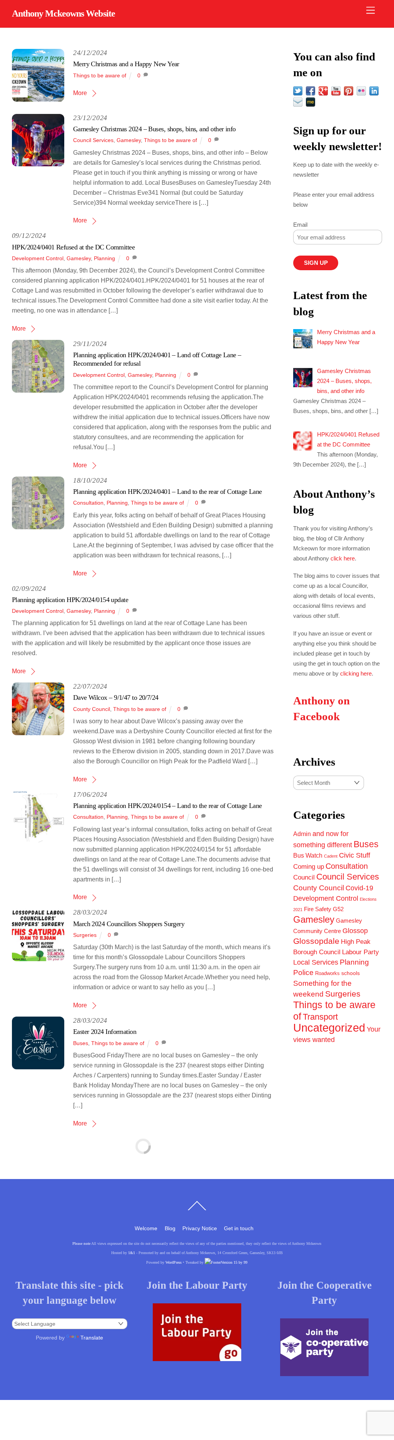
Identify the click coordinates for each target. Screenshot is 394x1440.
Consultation (88, 503)
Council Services (93, 140)
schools (350, 973)
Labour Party (360, 952)
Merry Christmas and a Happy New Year (126, 64)
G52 (338, 909)
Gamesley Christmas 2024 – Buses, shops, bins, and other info (154, 129)
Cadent (330, 856)
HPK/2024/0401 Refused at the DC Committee (73, 247)
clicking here (356, 673)
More (80, 93)
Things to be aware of (99, 75)
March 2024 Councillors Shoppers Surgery (128, 924)
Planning (104, 258)
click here (343, 558)
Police (303, 972)
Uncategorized (329, 1027)
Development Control (37, 258)
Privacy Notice (199, 1228)
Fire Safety (317, 909)
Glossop (355, 931)
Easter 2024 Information (104, 1031)
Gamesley (129, 140)
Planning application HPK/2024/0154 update (70, 600)
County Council (91, 709)
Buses (80, 1043)
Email (300, 224)
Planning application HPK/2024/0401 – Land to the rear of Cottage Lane (167, 491)
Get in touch (239, 1228)
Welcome (146, 1228)
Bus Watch (307, 855)
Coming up (308, 866)
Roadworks (327, 973)
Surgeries (85, 935)
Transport (320, 1017)
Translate (91, 1338)
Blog (170, 1228)
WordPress (173, 1262)
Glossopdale (316, 941)
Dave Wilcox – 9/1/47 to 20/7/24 (116, 697)
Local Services (315, 962)
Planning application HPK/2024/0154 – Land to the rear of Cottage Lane (167, 805)
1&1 (131, 1253)
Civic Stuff (354, 855)
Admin (302, 833)
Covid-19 (359, 888)
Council (304, 877)
